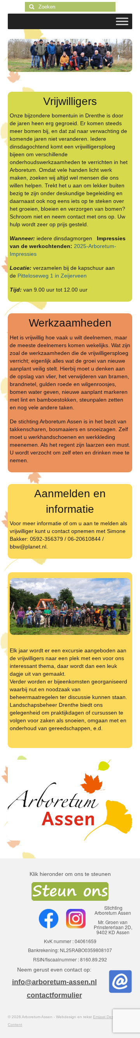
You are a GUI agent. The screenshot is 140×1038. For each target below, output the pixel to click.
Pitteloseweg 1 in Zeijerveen (52, 276)
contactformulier (54, 995)
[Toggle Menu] (122, 21)
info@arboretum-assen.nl (54, 982)
